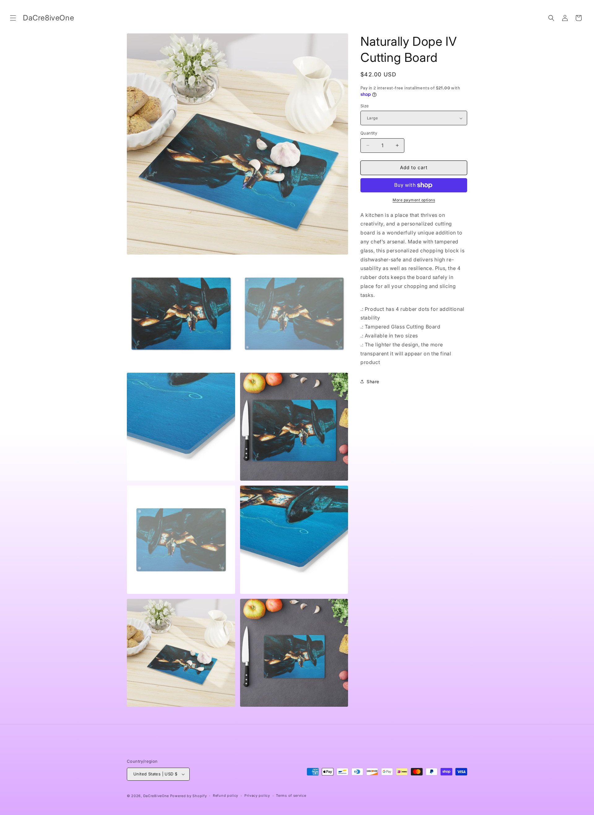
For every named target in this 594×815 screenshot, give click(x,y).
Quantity (368, 133)
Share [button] (373, 381)
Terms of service (291, 795)
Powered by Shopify (188, 796)
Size (364, 105)
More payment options (414, 200)
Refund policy (225, 795)
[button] (13, 18)
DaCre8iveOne (156, 796)
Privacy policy (257, 795)
